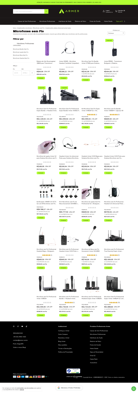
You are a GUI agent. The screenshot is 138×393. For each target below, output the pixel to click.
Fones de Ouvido (95, 21)
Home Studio (108, 21)
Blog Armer (61, 341)
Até (22, 69)
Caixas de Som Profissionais (27, 21)
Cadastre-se (109, 12)
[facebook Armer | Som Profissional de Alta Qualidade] (18, 326)
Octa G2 (92, 356)
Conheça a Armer (63, 331)
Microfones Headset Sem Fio (21, 58)
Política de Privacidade (65, 352)
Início (14, 28)
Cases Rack (93, 359)
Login (107, 10)
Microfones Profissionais (47, 21)
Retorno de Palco (80, 21)
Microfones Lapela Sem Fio (20, 52)
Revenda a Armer (63, 338)
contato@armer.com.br (20, 340)
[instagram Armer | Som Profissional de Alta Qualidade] (13, 326)
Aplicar (32, 73)
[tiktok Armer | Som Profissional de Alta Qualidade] (26, 326)
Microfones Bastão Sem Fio (21, 49)
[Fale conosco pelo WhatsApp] (133, 388)
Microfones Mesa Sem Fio (20, 55)
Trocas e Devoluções (65, 348)
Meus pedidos (62, 345)
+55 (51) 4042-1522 (19, 337)
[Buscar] (46, 11)
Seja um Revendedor (96, 352)
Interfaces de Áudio (65, 21)
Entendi (22, 389)
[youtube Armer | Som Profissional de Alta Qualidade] (22, 326)
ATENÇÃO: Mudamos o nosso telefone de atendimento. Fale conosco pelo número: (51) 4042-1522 (69, 2)
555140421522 (18, 333)
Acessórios (93, 363)
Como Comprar (63, 334)
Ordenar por (116, 30)
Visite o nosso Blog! (19, 347)
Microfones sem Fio (38, 28)
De (14, 69)
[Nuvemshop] (74, 378)
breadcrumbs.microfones (24, 28)
